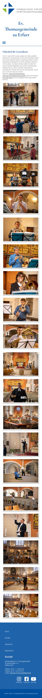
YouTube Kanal (8, 78)
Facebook (26, 682)
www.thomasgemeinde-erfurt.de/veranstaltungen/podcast (14, 75)
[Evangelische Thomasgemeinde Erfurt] (22, 8)
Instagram (19, 682)
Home (7, 632)
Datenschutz (9, 651)
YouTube (33, 682)
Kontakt (7, 638)
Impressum (9, 644)
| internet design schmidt (31, 693)
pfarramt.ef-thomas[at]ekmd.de (20, 673)
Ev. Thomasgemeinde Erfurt (18, 693)
